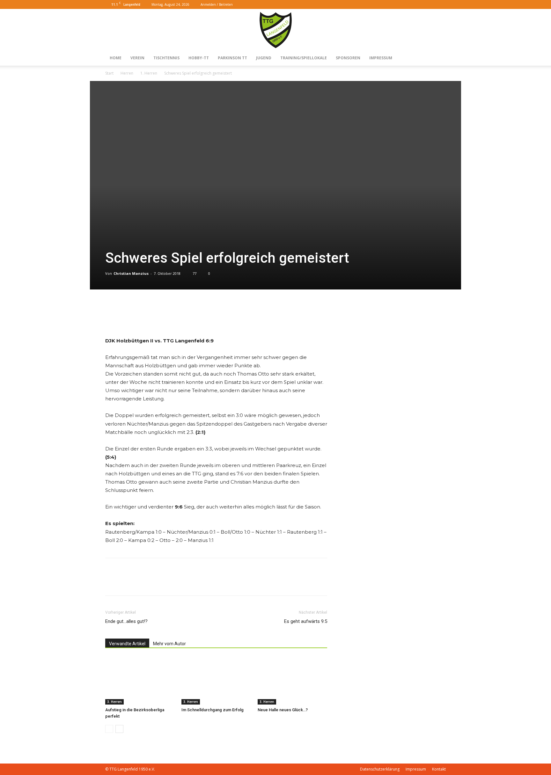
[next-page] (119, 729)
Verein (137, 58)
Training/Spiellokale (303, 58)
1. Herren (148, 73)
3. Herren (114, 701)
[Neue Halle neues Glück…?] (292, 681)
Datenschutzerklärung (380, 769)
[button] (421, 4)
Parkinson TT (232, 58)
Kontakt (439, 769)
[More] (126, 318)
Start (109, 73)
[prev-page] (109, 729)
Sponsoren (348, 58)
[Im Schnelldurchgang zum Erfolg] (216, 681)
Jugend (263, 58)
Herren (127, 73)
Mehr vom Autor (169, 643)
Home (115, 58)
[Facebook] (430, 4)
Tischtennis (166, 58)
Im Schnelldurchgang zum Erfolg (212, 709)
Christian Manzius (131, 273)
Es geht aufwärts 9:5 (305, 621)
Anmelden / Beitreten (217, 4)
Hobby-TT (198, 58)
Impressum (380, 58)
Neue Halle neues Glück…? (283, 709)
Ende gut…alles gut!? (126, 621)
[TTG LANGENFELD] (276, 30)
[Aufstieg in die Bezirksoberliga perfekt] (140, 681)
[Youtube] (441, 4)
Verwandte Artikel (127, 643)
